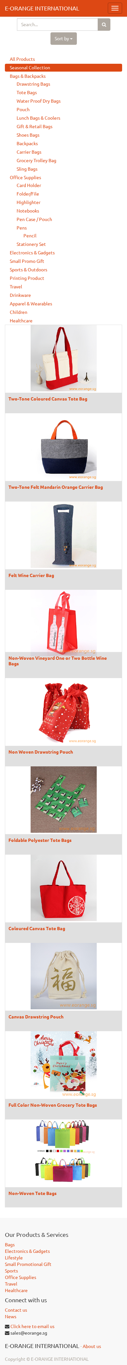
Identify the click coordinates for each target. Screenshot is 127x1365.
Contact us (16, 1310)
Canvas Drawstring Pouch (36, 1016)
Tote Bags (27, 92)
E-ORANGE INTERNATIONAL (42, 8)
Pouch (23, 109)
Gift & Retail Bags (34, 126)
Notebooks (28, 210)
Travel (16, 286)
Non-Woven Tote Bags (32, 1193)
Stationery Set (31, 244)
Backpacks (27, 143)
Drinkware (20, 295)
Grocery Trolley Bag (36, 160)
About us (92, 1346)
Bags (10, 1244)
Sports (11, 1270)
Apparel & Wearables (31, 303)
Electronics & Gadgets (32, 252)
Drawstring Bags (33, 84)
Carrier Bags (29, 152)
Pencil (29, 235)
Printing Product (27, 278)
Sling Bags (27, 169)
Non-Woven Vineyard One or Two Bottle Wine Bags (57, 660)
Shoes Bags (28, 135)
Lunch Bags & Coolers (38, 118)
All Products (22, 59)
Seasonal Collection (30, 67)
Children (18, 312)
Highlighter (28, 202)
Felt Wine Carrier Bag (31, 575)
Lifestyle (14, 1257)
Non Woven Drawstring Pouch (40, 752)
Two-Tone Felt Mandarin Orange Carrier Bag (55, 487)
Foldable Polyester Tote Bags (40, 840)
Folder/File (28, 193)
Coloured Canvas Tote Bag (36, 928)
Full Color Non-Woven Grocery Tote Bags (52, 1105)
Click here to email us (32, 1326)
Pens (22, 227)
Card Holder (29, 185)
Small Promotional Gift (28, 1264)
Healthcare (21, 320)
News (10, 1316)
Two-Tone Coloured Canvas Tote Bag (47, 398)
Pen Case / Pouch (34, 219)
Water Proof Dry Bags (39, 101)
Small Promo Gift (27, 261)
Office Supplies (25, 177)
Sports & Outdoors (28, 269)
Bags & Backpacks (28, 76)
